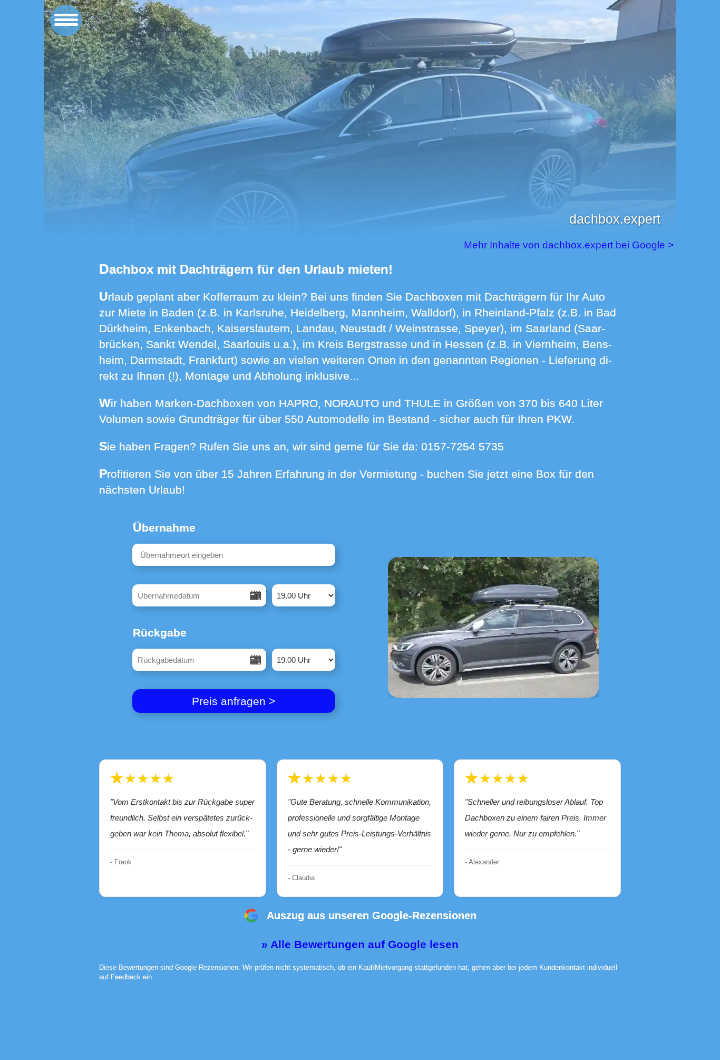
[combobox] (233, 555)
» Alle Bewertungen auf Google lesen (360, 944)
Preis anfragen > (233, 701)
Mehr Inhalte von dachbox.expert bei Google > (570, 244)
